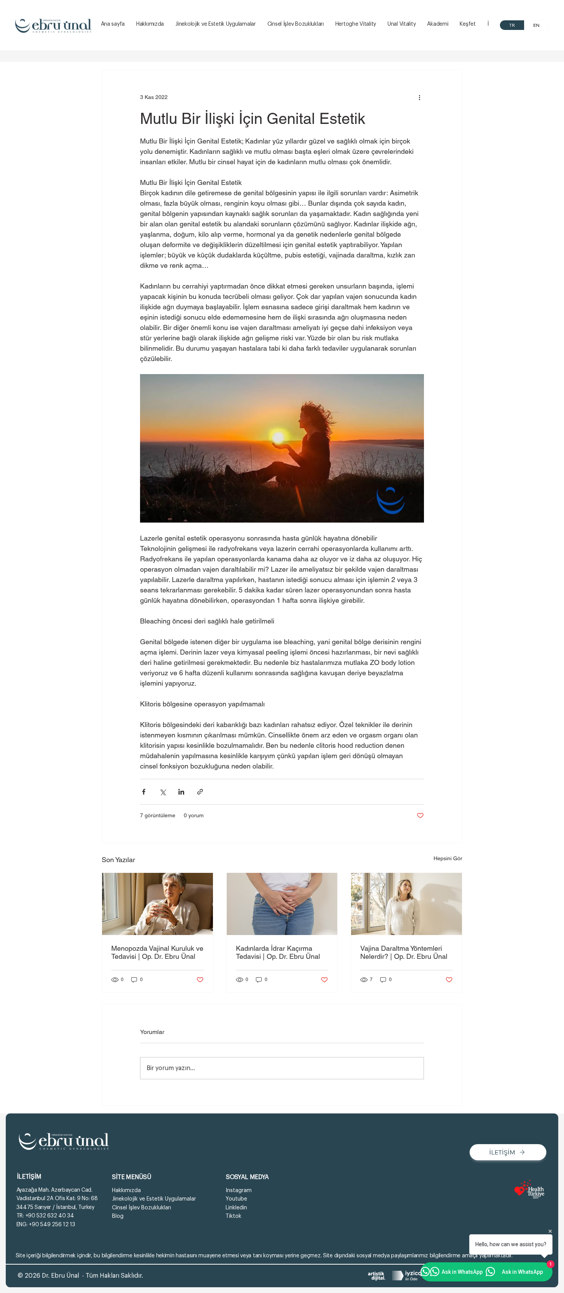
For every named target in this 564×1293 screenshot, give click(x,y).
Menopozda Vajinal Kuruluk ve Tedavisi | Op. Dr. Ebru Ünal (157, 952)
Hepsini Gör (448, 858)
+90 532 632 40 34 (49, 1216)
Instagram (239, 1190)
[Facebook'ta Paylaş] (143, 791)
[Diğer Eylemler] (419, 97)
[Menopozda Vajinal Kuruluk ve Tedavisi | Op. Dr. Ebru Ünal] (157, 904)
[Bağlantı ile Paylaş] (200, 791)
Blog (118, 1216)
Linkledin (236, 1208)
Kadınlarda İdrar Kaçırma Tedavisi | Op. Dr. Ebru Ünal (278, 952)
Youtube (236, 1199)
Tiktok (233, 1216)
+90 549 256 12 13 (52, 1224)
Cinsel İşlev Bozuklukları (141, 1208)
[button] (467, 24)
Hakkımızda (126, 1190)
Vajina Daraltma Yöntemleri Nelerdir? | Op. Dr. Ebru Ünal (403, 952)
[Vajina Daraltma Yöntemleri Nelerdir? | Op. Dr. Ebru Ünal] (406, 904)
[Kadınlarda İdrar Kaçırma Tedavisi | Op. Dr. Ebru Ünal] (282, 904)
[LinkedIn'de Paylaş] (181, 791)
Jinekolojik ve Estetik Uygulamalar (154, 1199)
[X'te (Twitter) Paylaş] (162, 791)
